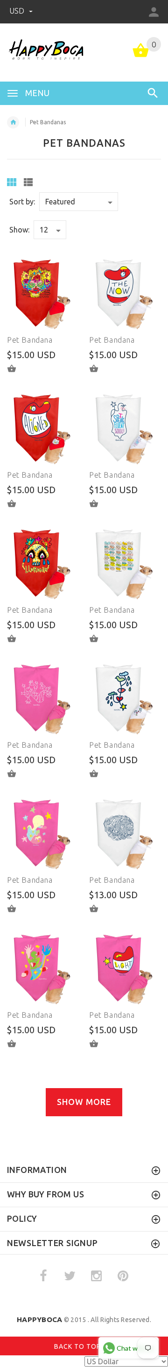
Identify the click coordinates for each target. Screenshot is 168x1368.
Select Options (17, 368)
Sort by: (22, 201)
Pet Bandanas (48, 122)
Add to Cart (99, 368)
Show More (84, 1101)
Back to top (78, 1346)
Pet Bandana (30, 340)
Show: (19, 229)
